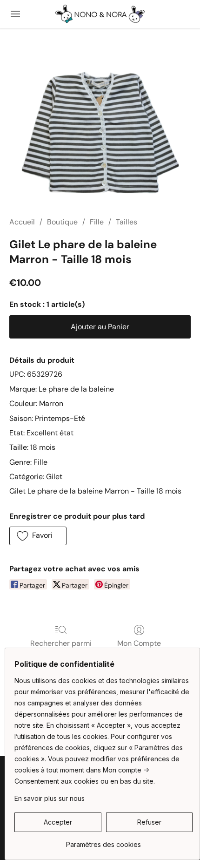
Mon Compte (139, 643)
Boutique (62, 222)
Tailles (126, 222)
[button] (100, 14)
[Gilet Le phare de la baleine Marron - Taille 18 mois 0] (100, 133)
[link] (103, 841)
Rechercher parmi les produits (61, 648)
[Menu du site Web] (15, 14)
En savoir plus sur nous (49, 798)
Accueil (22, 222)
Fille (97, 222)
